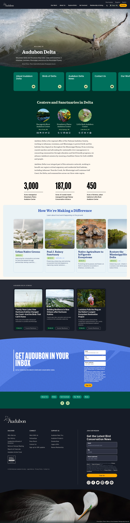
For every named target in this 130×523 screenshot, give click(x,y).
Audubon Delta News (76, 77)
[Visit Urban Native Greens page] (28, 245)
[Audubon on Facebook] (93, 482)
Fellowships (33, 438)
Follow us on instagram (68, 403)
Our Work (54, 5)
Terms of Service (101, 369)
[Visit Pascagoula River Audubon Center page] (43, 120)
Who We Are (12, 435)
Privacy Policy (91, 369)
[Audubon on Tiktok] (107, 482)
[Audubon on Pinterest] (111, 482)
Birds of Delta (49, 76)
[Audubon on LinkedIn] (102, 482)
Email (86, 351)
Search (107, 5)
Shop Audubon (109, 2)
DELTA (20, 255)
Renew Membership (57, 447)
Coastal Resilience (30, 328)
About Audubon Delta (24, 77)
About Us (62, 5)
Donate (123, 5)
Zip (86, 357)
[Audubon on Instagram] (88, 482)
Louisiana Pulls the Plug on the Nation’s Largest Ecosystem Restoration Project (91, 309)
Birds (54, 397)
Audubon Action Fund (15, 452)
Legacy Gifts (55, 444)
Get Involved (83, 5)
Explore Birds (72, 5)
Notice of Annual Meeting (16, 446)
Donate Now (55, 441)
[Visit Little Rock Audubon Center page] (85, 120)
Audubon (8, 4)
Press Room (33, 441)
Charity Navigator (12, 459)
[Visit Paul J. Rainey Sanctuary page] (59, 245)
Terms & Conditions (94, 381)
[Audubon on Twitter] (98, 482)
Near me (115, 5)
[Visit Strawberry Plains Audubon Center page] (64, 120)
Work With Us (33, 435)
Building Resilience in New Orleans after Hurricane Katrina (60, 309)
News (87, 397)
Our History (11, 438)
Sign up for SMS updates (37, 447)
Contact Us (100, 76)
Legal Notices (30, 469)
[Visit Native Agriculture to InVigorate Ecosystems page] (91, 245)
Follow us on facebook (62, 403)
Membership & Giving (96, 5)
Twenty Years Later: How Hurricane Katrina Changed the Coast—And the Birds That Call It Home (28, 309)
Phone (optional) (89, 362)
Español (124, 2)
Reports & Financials (14, 449)
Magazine (117, 2)
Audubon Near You (57, 435)
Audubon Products (57, 438)
